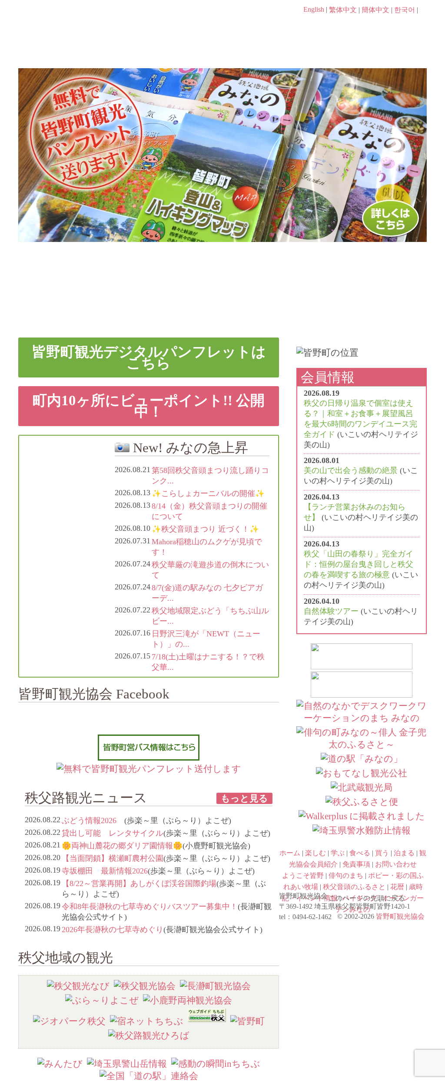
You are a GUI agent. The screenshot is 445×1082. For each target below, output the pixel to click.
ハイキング (273, 303)
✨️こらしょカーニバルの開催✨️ (208, 493)
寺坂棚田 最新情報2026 (105, 871)
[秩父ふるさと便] (361, 802)
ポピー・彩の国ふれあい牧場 (68, 303)
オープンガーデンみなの (376, 303)
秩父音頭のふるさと (171, 303)
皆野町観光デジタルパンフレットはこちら (149, 357)
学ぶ (182, 51)
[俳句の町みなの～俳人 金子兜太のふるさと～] (361, 744)
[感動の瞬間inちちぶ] (215, 1064)
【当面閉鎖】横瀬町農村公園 (112, 858)
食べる (252, 51)
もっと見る (244, 798)
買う (322, 51)
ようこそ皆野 (68, 265)
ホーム (47, 51)
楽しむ (112, 51)
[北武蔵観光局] (361, 787)
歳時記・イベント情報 (376, 265)
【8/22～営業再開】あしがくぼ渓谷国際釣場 (139, 883)
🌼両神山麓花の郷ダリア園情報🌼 (122, 845)
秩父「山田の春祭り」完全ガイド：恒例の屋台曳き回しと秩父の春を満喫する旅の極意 (358, 564)
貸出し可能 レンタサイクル (112, 833)
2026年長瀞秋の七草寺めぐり (112, 929)
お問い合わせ (396, 864)
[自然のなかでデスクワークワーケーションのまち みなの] (361, 718)
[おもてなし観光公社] (361, 773)
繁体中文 (343, 9)
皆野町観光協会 (400, 916)
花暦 (273, 265)
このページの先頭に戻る (418, 895)
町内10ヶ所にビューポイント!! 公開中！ (149, 406)
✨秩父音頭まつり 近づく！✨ (205, 529)
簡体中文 (375, 9)
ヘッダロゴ (77, 21)
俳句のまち (171, 265)
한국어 (404, 9)
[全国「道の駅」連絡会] (149, 1076)
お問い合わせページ (376, 26)
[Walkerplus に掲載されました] (362, 816)
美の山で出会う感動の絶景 (351, 470)
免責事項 (356, 864)
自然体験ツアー (331, 611)
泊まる (392, 51)
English (313, 9)
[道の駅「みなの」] (361, 759)
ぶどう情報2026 (93, 820)
